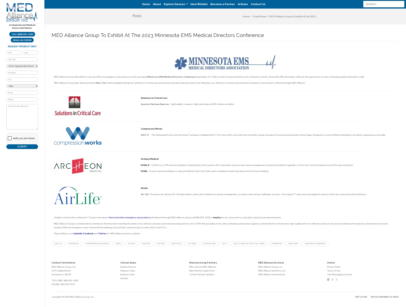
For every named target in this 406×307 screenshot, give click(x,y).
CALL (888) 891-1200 (22, 34)
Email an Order (22, 40)
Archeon (74, 244)
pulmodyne (209, 244)
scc (225, 244)
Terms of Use (333, 270)
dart (118, 244)
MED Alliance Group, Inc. (270, 266)
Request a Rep (127, 270)
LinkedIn (77, 233)
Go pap (161, 244)
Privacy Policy (334, 266)
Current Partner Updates (201, 274)
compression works (97, 244)
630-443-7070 (67, 284)
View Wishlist (199, 4)
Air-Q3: (145, 194)
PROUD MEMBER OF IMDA (385, 296)
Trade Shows (259, 16)
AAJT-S (145, 134)
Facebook (88, 233)
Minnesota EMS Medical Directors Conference (171, 76)
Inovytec (176, 244)
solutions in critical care (249, 244)
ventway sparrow (315, 244)
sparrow (276, 244)
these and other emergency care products (130, 217)
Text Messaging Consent (339, 274)
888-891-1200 (71, 280)
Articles (243, 4)
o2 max (192, 244)
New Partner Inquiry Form (202, 270)
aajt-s (58, 244)
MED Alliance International (271, 274)
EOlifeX (146, 244)
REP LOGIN (361, 296)
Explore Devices (128, 266)
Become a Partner (222, 4)
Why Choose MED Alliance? (202, 266)
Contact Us (258, 4)
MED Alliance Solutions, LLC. (272, 270)
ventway (293, 244)
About (157, 4)
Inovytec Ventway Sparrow (155, 104)
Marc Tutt (101, 82)
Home (146, 4)
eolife (131, 244)
